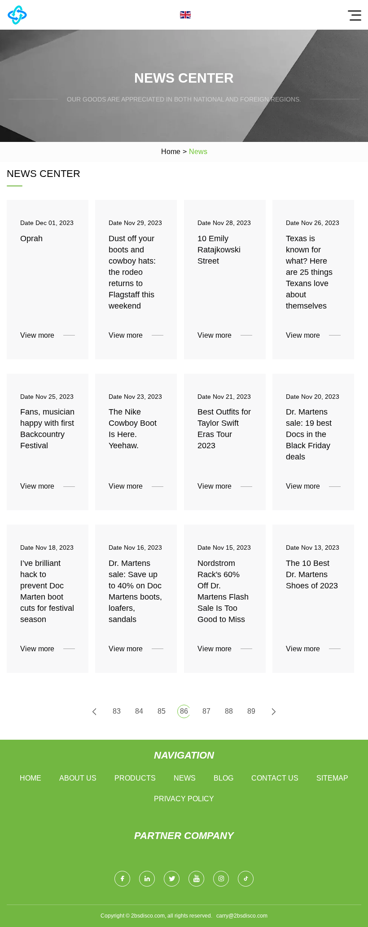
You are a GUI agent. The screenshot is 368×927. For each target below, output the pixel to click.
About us (77, 778)
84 (139, 711)
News (185, 778)
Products (135, 778)
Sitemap (332, 778)
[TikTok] (246, 879)
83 (117, 711)
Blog (223, 778)
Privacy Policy (184, 799)
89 (251, 711)
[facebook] (122, 879)
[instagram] (221, 879)
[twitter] (172, 879)
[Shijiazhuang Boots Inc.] (17, 15)
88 (229, 711)
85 (162, 711)
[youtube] (196, 879)
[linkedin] (147, 879)
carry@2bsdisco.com (241, 916)
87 (206, 711)
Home (170, 151)
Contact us (274, 778)
